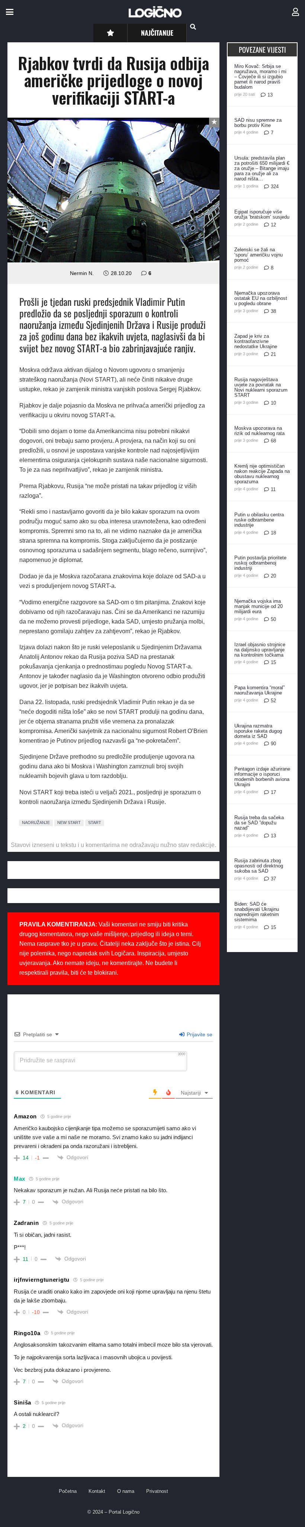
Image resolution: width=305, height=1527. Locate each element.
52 (273, 700)
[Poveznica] (295, 12)
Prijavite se (198, 1034)
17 (273, 792)
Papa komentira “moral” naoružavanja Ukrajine (259, 690)
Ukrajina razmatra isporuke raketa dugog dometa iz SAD (258, 731)
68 (273, 441)
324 (275, 186)
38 (273, 311)
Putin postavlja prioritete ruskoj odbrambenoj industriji (260, 563)
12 (273, 225)
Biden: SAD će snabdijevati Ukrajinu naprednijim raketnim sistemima (256, 911)
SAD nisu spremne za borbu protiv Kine (258, 122)
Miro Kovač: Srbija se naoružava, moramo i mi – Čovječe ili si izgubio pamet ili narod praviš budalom (260, 76)
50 (273, 619)
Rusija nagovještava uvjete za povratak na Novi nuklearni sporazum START (261, 387)
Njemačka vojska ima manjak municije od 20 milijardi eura (258, 606)
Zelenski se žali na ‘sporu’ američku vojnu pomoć (258, 255)
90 (273, 743)
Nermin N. (82, 273)
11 (273, 489)
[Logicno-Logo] (155, 12)
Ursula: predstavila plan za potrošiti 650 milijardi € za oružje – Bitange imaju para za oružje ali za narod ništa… (261, 168)
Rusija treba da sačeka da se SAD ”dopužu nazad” (259, 823)
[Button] (110, 33)
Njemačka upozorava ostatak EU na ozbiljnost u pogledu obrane (260, 298)
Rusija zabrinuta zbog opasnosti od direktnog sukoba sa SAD (258, 866)
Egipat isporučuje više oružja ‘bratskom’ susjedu (261, 214)
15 (273, 662)
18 (273, 533)
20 (273, 576)
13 (270, 95)
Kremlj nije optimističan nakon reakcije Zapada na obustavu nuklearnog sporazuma (262, 473)
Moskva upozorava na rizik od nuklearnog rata (259, 430)
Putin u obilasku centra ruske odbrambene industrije (259, 520)
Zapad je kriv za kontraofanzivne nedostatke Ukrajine (255, 341)
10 (273, 403)
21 (273, 354)
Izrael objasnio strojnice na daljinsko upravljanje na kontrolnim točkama (259, 650)
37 (273, 879)
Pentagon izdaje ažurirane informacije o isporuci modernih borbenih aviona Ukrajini (262, 776)
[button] (9, 12)
